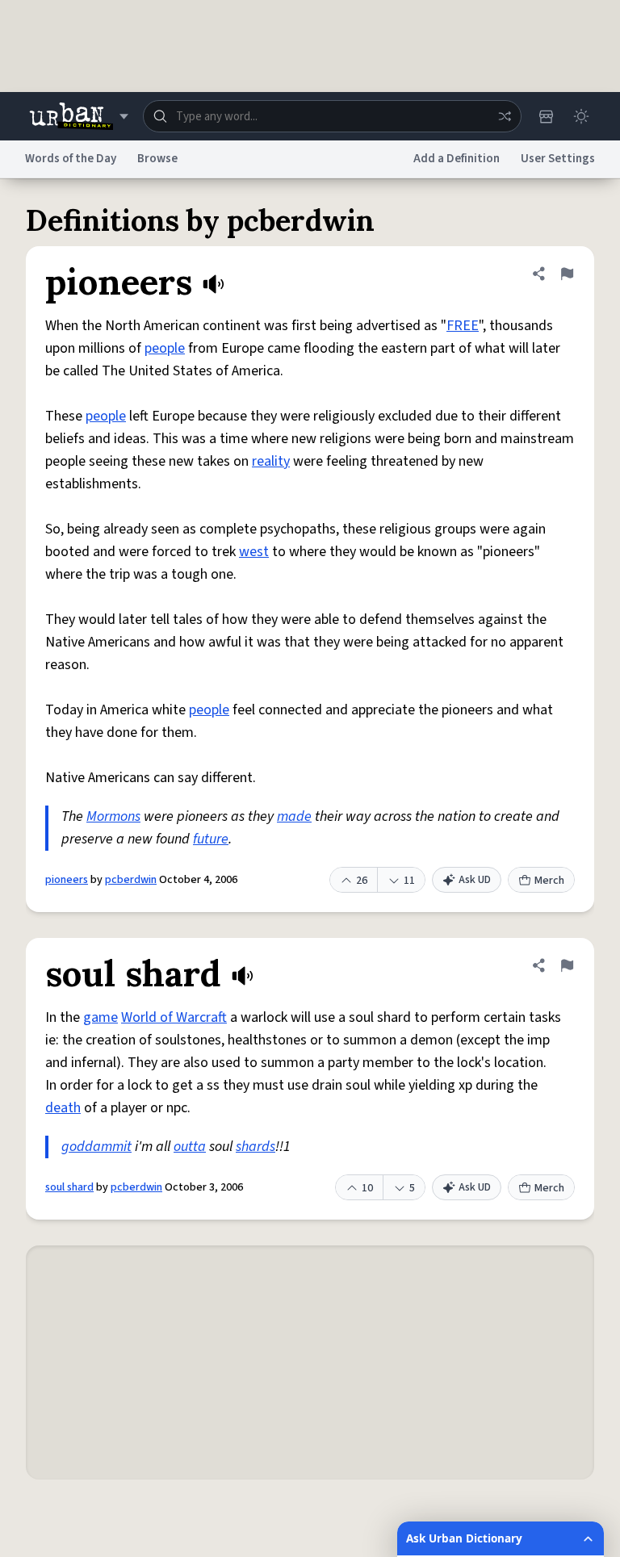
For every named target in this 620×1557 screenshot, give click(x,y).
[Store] (545, 116)
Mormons (113, 816)
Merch (549, 881)
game (100, 1017)
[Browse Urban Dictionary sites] (78, 116)
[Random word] (504, 116)
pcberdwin (131, 880)
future (210, 839)
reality (271, 461)
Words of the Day (70, 158)
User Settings (558, 158)
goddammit (96, 1146)
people (165, 348)
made (294, 816)
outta (190, 1146)
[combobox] (332, 116)
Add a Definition (456, 158)
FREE (462, 326)
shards (255, 1146)
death (63, 1108)
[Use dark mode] (581, 116)
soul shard (69, 1187)
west (254, 552)
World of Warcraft (174, 1017)
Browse (157, 158)
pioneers (66, 880)
